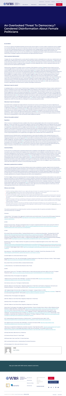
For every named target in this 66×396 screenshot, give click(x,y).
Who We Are (29, 377)
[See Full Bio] (19, 350)
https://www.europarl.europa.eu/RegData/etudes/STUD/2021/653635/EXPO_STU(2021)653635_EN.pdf (33, 272)
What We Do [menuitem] (33, 4)
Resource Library (30, 383)
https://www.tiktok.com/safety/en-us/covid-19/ (35, 292)
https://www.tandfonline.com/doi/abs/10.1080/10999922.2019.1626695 (21, 259)
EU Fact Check (12, 192)
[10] (16, 94)
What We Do (29, 380)
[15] (10, 125)
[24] (30, 157)
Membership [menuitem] (50, 4)
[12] (16, 107)
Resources (54, 204)
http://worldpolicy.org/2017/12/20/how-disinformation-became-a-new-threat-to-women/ (22, 252)
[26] (60, 171)
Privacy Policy (60, 394)
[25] (56, 158)
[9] (29, 90)
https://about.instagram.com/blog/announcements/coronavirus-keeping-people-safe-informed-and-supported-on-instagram (29, 291)
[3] (42, 67)
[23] (31, 156)
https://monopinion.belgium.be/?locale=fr (52, 326)
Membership (29, 385)
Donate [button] (51, 378)
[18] (38, 131)
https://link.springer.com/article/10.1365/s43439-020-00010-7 (38, 312)
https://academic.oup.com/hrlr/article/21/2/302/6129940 (40, 287)
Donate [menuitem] (59, 4)
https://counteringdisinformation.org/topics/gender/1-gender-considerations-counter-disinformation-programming (27, 319)
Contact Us (58, 1)
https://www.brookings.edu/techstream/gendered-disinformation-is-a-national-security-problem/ (24, 234)
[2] (30, 61)
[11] (31, 97)
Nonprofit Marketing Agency (19, 394)
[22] (29, 154)
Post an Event (47, 1)
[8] (44, 81)
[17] (58, 128)
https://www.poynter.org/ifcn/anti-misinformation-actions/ (16, 311)
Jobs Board (53, 1)
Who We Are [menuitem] (25, 4)
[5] (34, 72)
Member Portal (41, 1)
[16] (36, 127)
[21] (21, 143)
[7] (55, 78)
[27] (26, 182)
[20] (23, 140)
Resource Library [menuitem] (42, 4)
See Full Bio (16, 350)
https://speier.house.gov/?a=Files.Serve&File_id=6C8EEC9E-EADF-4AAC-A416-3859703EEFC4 (31, 238)
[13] (26, 108)
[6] (30, 76)
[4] (34, 70)
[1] (53, 60)
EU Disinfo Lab (20, 196)
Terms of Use (54, 394)
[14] (37, 111)
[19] (26, 138)
